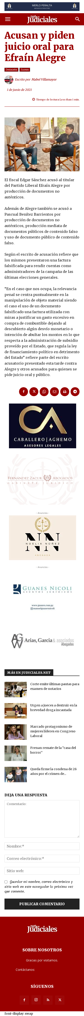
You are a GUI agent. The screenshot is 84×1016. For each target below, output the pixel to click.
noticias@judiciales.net (52, 969)
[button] (7, 19)
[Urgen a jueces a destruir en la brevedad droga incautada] (15, 710)
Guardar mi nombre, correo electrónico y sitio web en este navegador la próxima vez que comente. (38, 887)
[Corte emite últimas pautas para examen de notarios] (15, 689)
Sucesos (25, 69)
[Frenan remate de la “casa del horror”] (15, 753)
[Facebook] (23, 391)
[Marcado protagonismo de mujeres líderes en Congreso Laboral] (15, 732)
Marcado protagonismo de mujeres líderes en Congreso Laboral (52, 731)
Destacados (11, 69)
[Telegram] (75, 391)
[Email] (54, 391)
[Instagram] (36, 999)
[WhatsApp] (44, 391)
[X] (33, 391)
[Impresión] (64, 391)
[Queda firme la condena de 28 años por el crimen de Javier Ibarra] (15, 774)
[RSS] (47, 1000)
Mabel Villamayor (43, 79)
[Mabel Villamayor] (9, 79)
